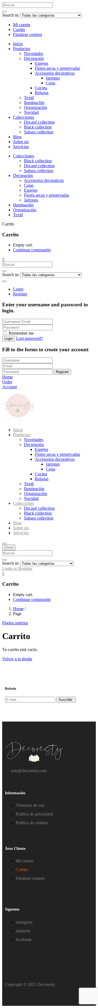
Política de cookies (32, 822)
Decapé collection (39, 122)
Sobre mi (21, 141)
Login (18, 289)
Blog (17, 137)
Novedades (33, 53)
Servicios (21, 146)
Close (8, 547)
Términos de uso (30, 805)
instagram (24, 922)
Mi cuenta (21, 24)
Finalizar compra (27, 34)
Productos (21, 48)
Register (20, 294)
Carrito (19, 29)
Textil (29, 97)
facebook (24, 939)
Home (18, 608)
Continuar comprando (32, 250)
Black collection (38, 127)
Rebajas (41, 92)
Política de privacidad (34, 814)
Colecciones (23, 117)
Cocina (41, 87)
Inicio (18, 43)
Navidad (31, 112)
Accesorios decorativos (55, 73)
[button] (3, 259)
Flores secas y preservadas (57, 68)
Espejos (41, 63)
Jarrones (53, 78)
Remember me (21, 333)
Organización (35, 107)
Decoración (34, 58)
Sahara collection (38, 132)
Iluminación (34, 102)
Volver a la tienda (17, 658)
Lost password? (29, 338)
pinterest (23, 930)
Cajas (50, 83)
